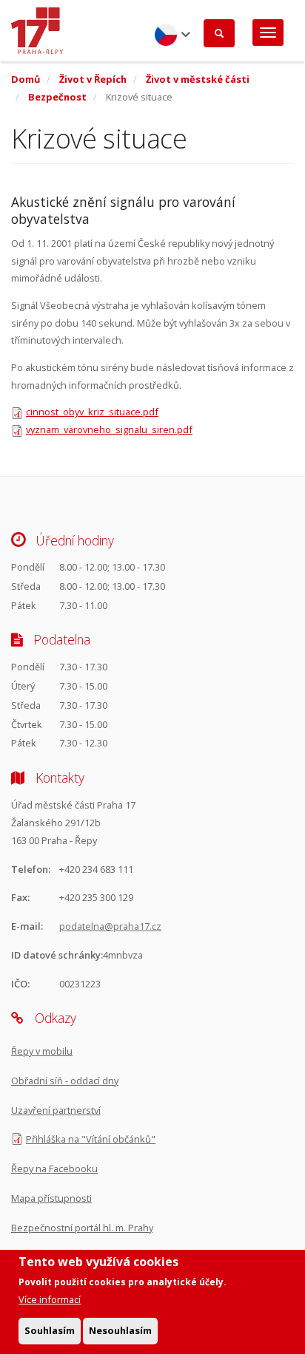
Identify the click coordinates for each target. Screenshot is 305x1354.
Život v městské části (197, 79)
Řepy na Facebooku (54, 1168)
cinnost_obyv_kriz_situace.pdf (92, 411)
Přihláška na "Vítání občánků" (90, 1139)
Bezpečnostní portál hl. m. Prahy (82, 1227)
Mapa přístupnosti (51, 1198)
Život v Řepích (93, 79)
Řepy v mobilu (42, 1051)
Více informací (50, 1299)
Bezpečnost (57, 96)
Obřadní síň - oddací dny (64, 1080)
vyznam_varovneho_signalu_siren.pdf (109, 429)
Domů (25, 79)
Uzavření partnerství (56, 1110)
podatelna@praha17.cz (110, 926)
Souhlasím (49, 1330)
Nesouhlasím (120, 1330)
